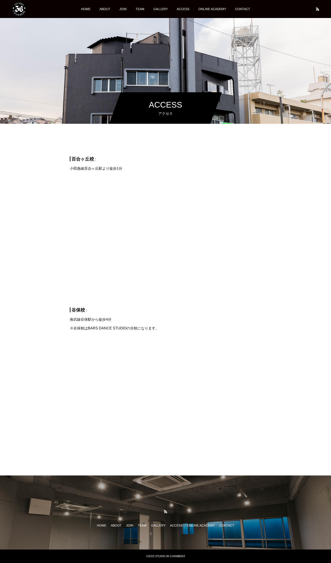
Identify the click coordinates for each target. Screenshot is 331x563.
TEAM (140, 9)
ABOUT (105, 9)
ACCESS (183, 9)
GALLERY (160, 9)
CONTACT (242, 9)
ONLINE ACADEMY (212, 9)
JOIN (123, 9)
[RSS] (317, 9)
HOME (86, 9)
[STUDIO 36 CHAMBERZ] (19, 9)
